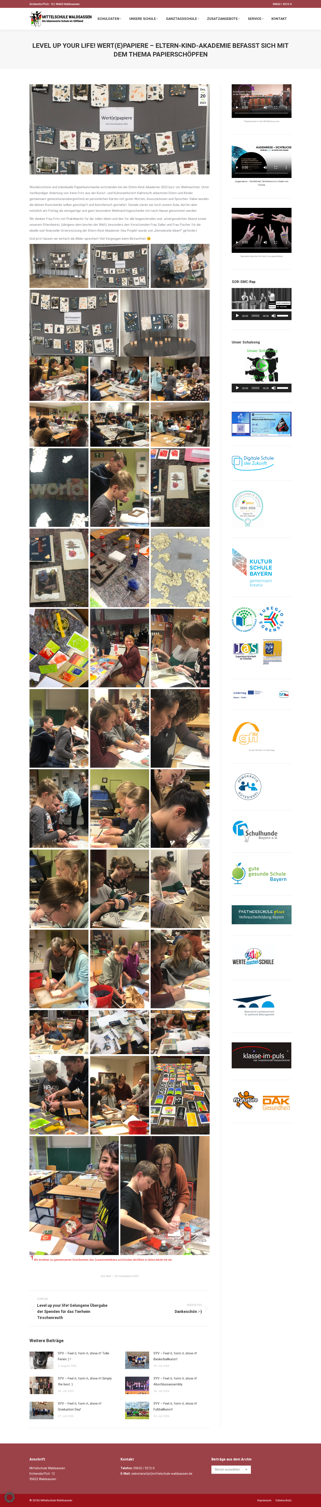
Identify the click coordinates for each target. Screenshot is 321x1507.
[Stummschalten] (273, 316)
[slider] (283, 315)
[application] (262, 315)
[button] (9, 1497)
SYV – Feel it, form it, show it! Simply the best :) (85, 1381)
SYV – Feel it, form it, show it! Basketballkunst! (175, 1356)
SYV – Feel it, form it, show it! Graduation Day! (79, 1406)
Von (106, 1276)
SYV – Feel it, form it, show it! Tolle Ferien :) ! (83, 1356)
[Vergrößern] (286, 417)
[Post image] (41, 1360)
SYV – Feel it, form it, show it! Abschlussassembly (175, 1381)
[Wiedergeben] (237, 316)
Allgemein (40, 89)
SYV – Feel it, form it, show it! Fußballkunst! (175, 1406)
